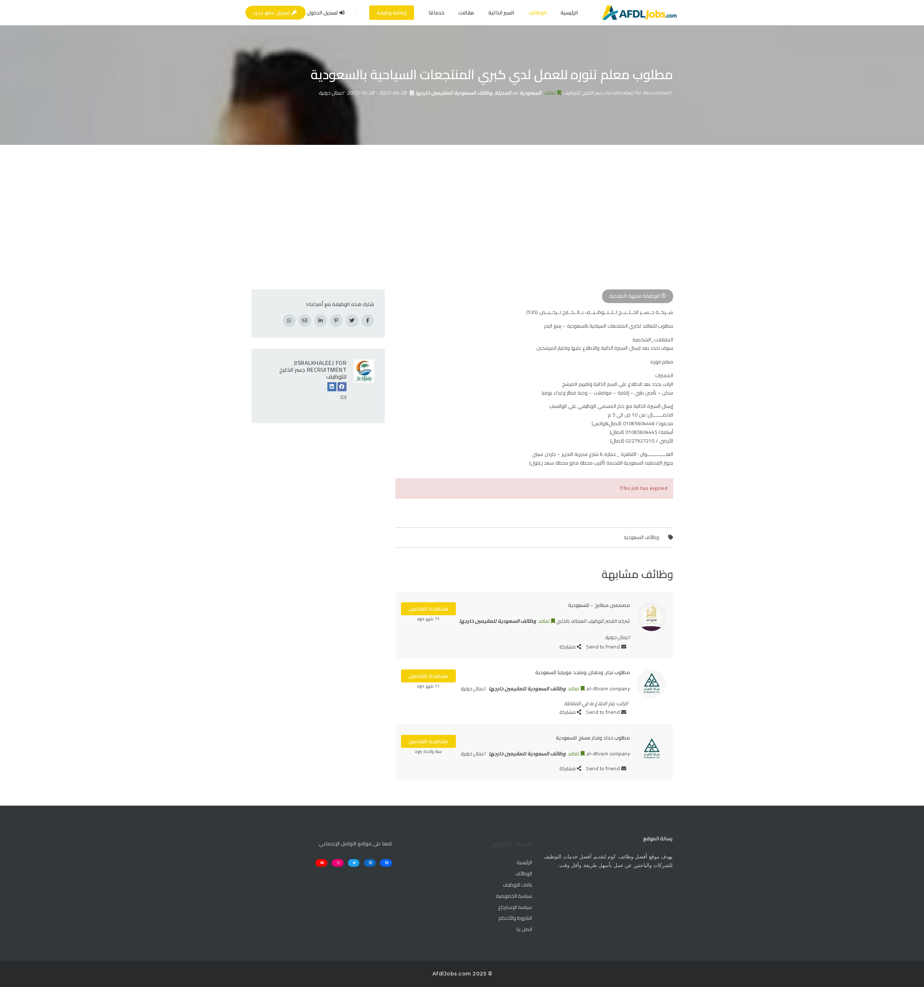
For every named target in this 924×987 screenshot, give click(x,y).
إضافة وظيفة (392, 12)
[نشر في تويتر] (352, 320)
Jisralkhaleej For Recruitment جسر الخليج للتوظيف (313, 369)
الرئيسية (569, 12)
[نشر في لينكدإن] (320, 320)
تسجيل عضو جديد (272, 12)
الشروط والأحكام (515, 918)
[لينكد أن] (331, 386)
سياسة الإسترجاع (515, 907)
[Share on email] (304, 320)
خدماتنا (436, 12)
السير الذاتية (501, 12)
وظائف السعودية (641, 537)
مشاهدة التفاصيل (428, 608)
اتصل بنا (524, 929)
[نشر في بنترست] (336, 320)
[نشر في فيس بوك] (367, 320)
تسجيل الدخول (323, 12)
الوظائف (537, 12)
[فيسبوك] (341, 386)
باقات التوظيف (517, 885)
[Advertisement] (462, 199)
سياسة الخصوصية (514, 896)
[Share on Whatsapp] (289, 320)
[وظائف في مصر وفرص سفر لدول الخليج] (639, 12)
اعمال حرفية (331, 93)
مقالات (466, 12)
